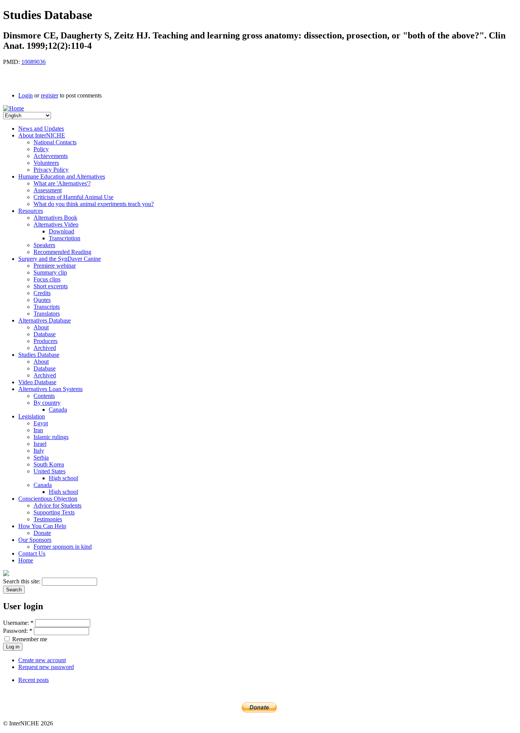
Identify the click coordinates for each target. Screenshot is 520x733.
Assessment (47, 190)
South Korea (48, 464)
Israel (39, 444)
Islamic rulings (51, 437)
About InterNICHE (41, 135)
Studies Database (38, 354)
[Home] (13, 108)
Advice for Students (57, 505)
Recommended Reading (62, 252)
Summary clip (50, 272)
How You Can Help (42, 526)
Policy (41, 149)
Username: (18, 623)
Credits (42, 293)
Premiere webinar (54, 265)
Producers (45, 341)
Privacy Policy (51, 169)
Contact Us (31, 553)
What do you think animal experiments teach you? (93, 204)
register (49, 95)
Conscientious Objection (47, 498)
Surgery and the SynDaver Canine (59, 259)
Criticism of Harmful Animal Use (73, 197)
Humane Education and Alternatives (61, 176)
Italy (38, 450)
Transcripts (46, 306)
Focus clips (47, 279)
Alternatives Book (55, 217)
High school (63, 478)
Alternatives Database (44, 320)
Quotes (42, 300)
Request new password (46, 667)
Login (25, 95)
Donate (42, 533)
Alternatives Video (55, 224)
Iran (38, 430)
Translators (46, 313)
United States (49, 471)
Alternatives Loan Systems (50, 389)
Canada (58, 409)
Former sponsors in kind (62, 546)
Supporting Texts (54, 512)
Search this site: (22, 581)
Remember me (29, 639)
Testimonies (47, 519)
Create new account (42, 660)
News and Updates (41, 128)
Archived (44, 348)
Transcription (64, 238)
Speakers (44, 245)
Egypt (40, 423)
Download (61, 231)
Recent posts (33, 680)
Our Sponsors (34, 540)
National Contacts (55, 142)
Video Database (37, 382)
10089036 (33, 62)
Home (25, 560)
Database (44, 334)
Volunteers (46, 163)
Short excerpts (50, 286)
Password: (17, 631)
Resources (30, 211)
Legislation (31, 416)
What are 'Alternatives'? (62, 183)
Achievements (50, 156)
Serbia (41, 457)
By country (47, 402)
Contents (44, 396)
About (41, 327)
